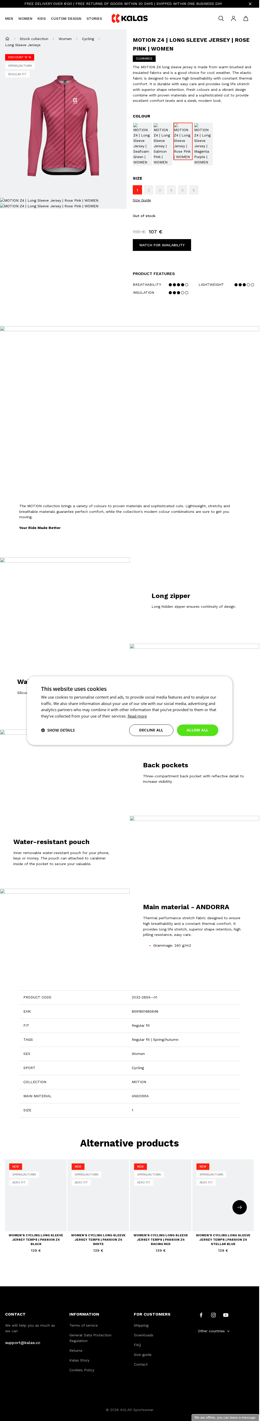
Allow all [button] (198, 730)
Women (25, 18)
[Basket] (246, 18)
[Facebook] (201, 1315)
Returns (75, 1350)
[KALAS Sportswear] (130, 18)
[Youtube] (226, 1315)
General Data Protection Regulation (90, 1338)
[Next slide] (239, 1207)
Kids (41, 18)
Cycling (88, 39)
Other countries (211, 1331)
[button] (58, 730)
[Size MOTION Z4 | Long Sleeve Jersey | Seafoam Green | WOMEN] (142, 144)
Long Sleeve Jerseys (23, 45)
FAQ (137, 1345)
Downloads (143, 1335)
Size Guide (142, 200)
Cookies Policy (81, 1370)
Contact (141, 1364)
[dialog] (129, 710)
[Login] (233, 18)
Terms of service (83, 1325)
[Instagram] (213, 1315)
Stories (94, 18)
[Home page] (7, 38)
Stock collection (34, 39)
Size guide (143, 1355)
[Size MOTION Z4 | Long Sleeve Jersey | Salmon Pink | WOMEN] (162, 144)
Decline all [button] (151, 730)
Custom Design (66, 18)
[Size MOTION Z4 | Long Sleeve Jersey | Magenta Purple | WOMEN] (203, 144)
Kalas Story (79, 1360)
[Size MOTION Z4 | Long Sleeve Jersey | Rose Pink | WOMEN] (183, 141)
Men (9, 18)
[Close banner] (250, 4)
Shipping (141, 1325)
